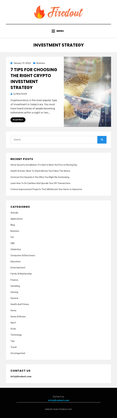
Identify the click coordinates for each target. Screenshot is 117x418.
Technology (16, 335)
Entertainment (18, 267)
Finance (14, 280)
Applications (17, 219)
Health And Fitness (20, 304)
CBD (13, 243)
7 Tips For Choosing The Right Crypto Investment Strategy (34, 79)
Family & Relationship (21, 273)
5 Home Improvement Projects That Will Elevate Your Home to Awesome (46, 189)
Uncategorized (18, 353)
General (14, 298)
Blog (13, 225)
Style (13, 329)
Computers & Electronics (23, 255)
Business (40, 63)
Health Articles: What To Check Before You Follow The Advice (40, 171)
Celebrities (16, 249)
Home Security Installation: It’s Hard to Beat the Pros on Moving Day (44, 165)
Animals (14, 213)
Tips (13, 341)
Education (16, 261)
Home (13, 310)
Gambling (15, 286)
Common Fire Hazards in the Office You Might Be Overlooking (40, 177)
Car (12, 237)
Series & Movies (18, 316)
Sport (13, 322)
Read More (18, 120)
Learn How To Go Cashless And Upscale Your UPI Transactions (40, 183)
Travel (14, 347)
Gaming (14, 292)
